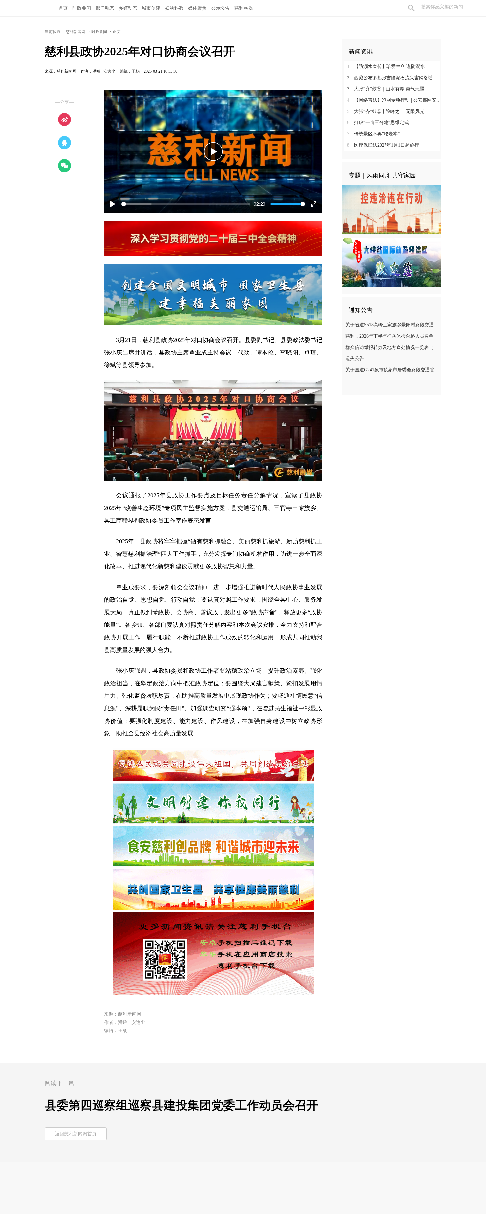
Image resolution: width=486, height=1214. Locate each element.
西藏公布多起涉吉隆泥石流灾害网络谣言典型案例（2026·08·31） (394, 77)
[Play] (213, 151)
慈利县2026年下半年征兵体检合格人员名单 (389, 336)
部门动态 (105, 8)
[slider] (185, 204)
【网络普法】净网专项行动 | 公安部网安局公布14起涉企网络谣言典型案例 (394, 100)
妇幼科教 (174, 8)
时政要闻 (81, 8)
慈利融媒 (243, 8)
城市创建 (151, 8)
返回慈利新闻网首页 (76, 1133)
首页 (63, 8)
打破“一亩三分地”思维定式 (378, 122)
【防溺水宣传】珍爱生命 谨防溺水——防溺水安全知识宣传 (394, 66)
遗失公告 (354, 358)
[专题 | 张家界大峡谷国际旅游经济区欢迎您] (391, 262)
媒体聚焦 (197, 8)
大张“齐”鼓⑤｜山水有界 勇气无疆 (385, 88)
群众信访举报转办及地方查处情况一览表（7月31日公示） (392, 347)
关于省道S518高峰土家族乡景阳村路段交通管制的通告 (392, 324)
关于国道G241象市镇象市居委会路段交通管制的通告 (392, 369)
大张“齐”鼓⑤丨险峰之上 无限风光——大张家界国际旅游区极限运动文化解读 (394, 111)
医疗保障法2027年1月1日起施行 (383, 145)
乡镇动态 (128, 8)
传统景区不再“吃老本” (373, 133)
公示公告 (220, 8)
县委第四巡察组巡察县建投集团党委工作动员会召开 (181, 1105)
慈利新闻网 (76, 31)
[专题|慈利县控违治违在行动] (391, 209)
